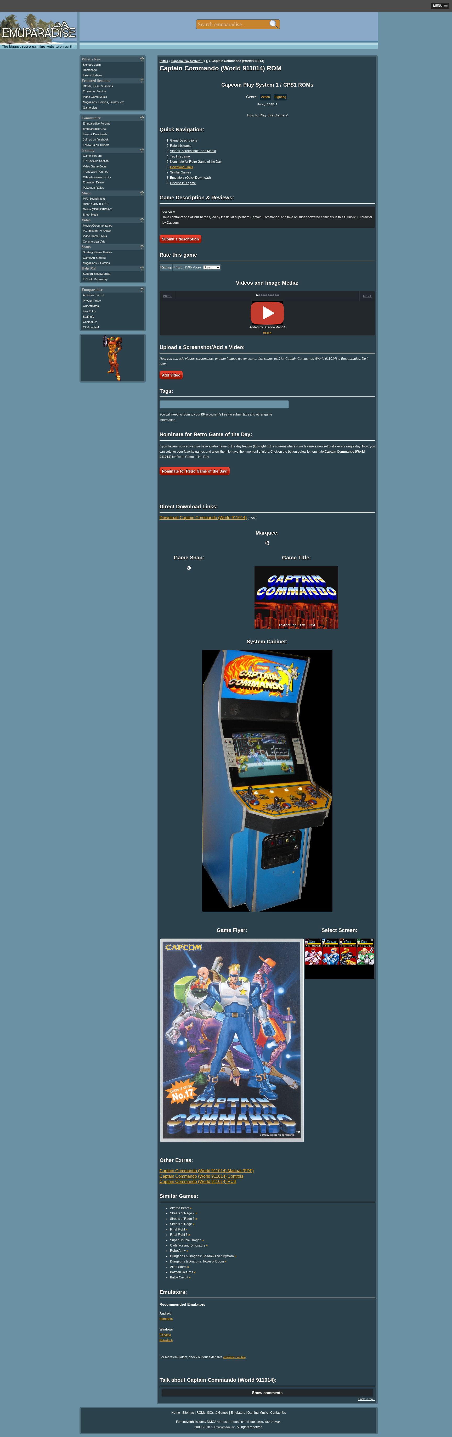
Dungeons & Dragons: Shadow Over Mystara (203, 1256)
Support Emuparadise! (97, 273)
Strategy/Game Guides (97, 252)
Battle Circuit (180, 1277)
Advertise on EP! (93, 295)
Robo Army (179, 1251)
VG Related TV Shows (97, 230)
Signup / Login (92, 64)
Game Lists (90, 107)
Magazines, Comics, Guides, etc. (104, 102)
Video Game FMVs (95, 236)
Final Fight (179, 1229)
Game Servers (92, 155)
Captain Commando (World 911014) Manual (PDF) (207, 1171)
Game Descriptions (183, 140)
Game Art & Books (94, 257)
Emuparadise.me (224, 1427)
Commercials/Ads (94, 241)
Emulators (238, 1412)
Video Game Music (95, 96)
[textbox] (238, 24)
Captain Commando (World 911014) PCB (198, 1181)
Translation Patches (95, 171)
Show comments (267, 1392)
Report (267, 332)
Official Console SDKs (97, 177)
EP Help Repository (95, 279)
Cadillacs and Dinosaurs (189, 1245)
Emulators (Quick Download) (190, 177)
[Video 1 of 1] (267, 313)
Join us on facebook (96, 139)
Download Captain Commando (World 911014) (203, 517)
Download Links (181, 167)
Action (265, 97)
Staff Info (88, 316)
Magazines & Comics (96, 263)
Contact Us (90, 321)
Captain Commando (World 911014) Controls (201, 1176)
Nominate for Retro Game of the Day (196, 162)
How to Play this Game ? (267, 115)
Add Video (171, 375)
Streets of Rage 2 (183, 1213)
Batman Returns (183, 1272)
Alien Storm (179, 1267)
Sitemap (188, 1412)
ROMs (164, 61)
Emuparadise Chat (94, 128)
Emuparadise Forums (96, 123)
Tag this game (180, 156)
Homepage (90, 69)
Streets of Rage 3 (183, 1219)
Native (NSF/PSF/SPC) (97, 209)
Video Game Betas (95, 166)
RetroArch (166, 1318)
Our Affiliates (91, 305)
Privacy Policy (92, 300)
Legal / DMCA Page (268, 1421)
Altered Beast (181, 1208)
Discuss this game (183, 183)
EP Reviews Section (96, 160)
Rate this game (180, 146)
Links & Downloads (95, 134)
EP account (208, 414)
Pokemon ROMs (93, 187)
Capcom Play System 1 (187, 61)
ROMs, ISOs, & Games (98, 86)
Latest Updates (92, 75)
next (367, 296)
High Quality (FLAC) (96, 203)
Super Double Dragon (187, 1240)
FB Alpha (165, 1334)
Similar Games (180, 172)
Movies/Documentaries (97, 225)
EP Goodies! (91, 327)
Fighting (280, 97)
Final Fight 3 (180, 1235)
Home (175, 1412)
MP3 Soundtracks (94, 198)
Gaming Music (257, 1412)
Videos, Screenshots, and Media (193, 151)
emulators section (234, 1357)
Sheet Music (91, 214)
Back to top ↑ (366, 1399)
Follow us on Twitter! (96, 145)
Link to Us (89, 311)
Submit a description (180, 239)
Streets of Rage (182, 1224)
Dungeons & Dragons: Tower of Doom (198, 1261)
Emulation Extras (93, 182)
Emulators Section (94, 91)
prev (167, 296)
